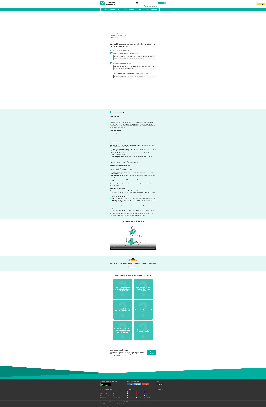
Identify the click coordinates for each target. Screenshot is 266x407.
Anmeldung (112, 9)
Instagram (159, 384)
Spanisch (131, 397)
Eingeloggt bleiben (149, 5)
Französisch (140, 395)
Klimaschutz (154, 9)
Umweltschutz (121, 33)
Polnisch (139, 397)
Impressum (131, 401)
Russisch (130, 393)
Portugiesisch (140, 393)
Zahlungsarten (158, 393)
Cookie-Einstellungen (137, 401)
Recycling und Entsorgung (117, 136)
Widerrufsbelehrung (109, 401)
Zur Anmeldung (133, 266)
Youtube (162, 384)
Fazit (112, 138)
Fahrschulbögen (116, 395)
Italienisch (139, 391)
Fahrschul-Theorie (116, 397)
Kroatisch (148, 393)
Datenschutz (102, 401)
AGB (127, 401)
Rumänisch (148, 391)
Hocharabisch (148, 397)
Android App (158, 391)
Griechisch (148, 395)
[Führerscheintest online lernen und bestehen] (107, 3)
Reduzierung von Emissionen (117, 133)
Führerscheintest (103, 391)
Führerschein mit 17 (117, 391)
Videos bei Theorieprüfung (105, 395)
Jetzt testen (151, 352)
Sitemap (157, 395)
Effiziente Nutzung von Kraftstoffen (119, 135)
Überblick (104, 9)
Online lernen (122, 9)
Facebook (157, 384)
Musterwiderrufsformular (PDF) (120, 401)
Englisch (130, 391)
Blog (146, 9)
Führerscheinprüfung (104, 393)
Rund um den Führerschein (135, 9)
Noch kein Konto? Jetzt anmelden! (151, 6)
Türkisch (130, 395)
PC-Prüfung (115, 393)
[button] (130, 384)
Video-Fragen (103, 397)
